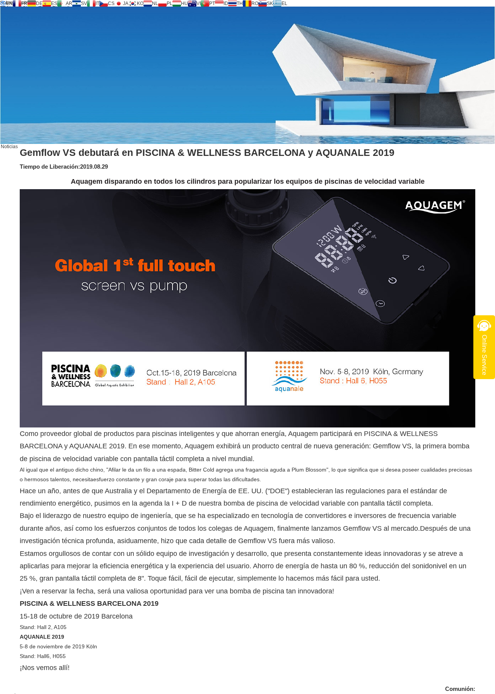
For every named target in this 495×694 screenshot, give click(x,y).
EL (284, 3)
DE (39, 3)
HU (184, 3)
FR (24, 3)
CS (111, 3)
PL (169, 3)
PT (212, 3)
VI (198, 3)
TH (240, 3)
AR (69, 3)
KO (140, 3)
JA (125, 3)
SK (270, 3)
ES (54, 3)
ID (226, 3)
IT (97, 3)
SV (84, 3)
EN (9, 3)
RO (254, 3)
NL (155, 3)
